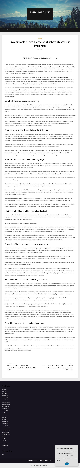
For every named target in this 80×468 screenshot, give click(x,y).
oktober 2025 (5, 406)
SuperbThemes (49, 460)
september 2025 (6, 408)
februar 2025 (5, 423)
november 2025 (6, 404)
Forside (4, 29)
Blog (8, 29)
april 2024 (4, 443)
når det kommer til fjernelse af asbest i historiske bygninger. (53, 77)
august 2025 (5, 410)
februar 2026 (5, 397)
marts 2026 (5, 395)
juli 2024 (4, 436)
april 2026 (4, 393)
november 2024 (6, 430)
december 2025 (6, 402)
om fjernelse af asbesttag (22, 223)
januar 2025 (5, 425)
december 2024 (6, 428)
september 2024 (6, 434)
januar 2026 (5, 400)
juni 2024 (4, 438)
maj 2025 (4, 417)
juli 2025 (4, 412)
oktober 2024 (5, 432)
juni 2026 (4, 389)
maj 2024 (4, 440)
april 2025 (4, 419)
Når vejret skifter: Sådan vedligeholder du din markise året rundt (21, 367)
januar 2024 (5, 445)
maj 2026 (4, 391)
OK (67, 463)
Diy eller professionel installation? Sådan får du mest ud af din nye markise (57, 367)
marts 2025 (5, 421)
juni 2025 (4, 415)
